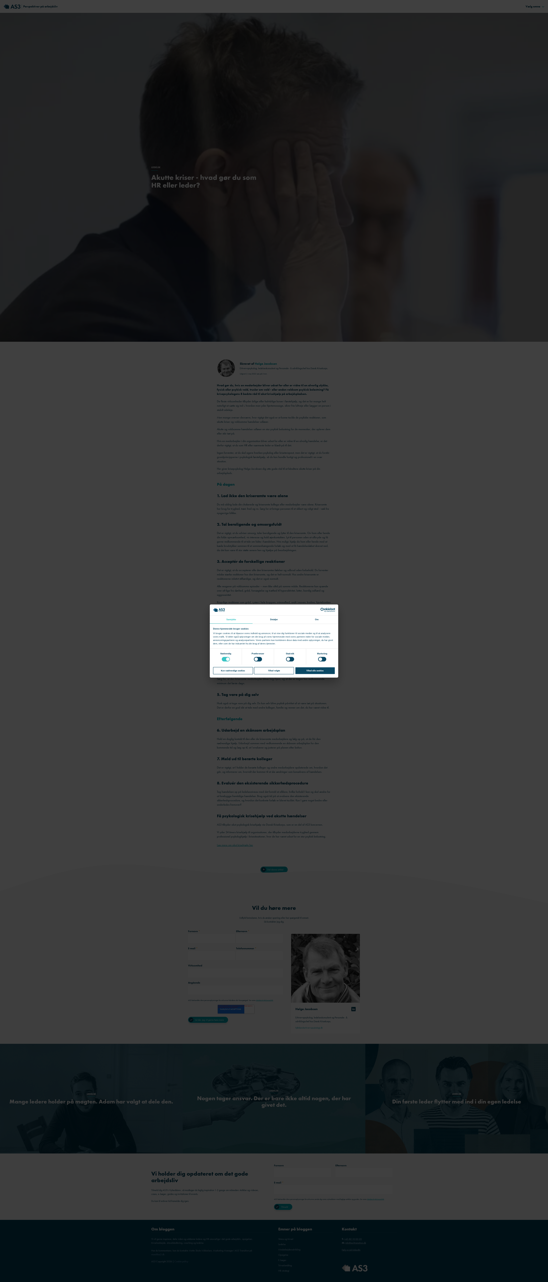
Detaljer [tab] (274, 619)
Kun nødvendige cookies (233, 670)
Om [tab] (317, 619)
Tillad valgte (274, 670)
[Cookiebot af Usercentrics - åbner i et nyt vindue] (322, 610)
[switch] (258, 659)
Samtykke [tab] (231, 619)
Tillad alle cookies (315, 670)
